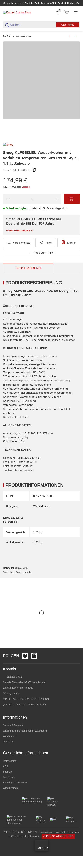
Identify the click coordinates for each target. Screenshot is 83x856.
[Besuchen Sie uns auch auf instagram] (34, 656)
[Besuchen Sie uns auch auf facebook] (25, 656)
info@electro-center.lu (21, 687)
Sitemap (7, 771)
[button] (77, 646)
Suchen (67, 25)
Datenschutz (9, 761)
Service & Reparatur (13, 725)
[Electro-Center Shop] (17, 12)
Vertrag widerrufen (58, 836)
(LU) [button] (65, 208)
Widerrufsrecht (10, 788)
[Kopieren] (34, 170)
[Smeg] (8, 144)
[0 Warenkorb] (66, 12)
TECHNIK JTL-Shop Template (24, 836)
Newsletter (8, 741)
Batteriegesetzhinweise (15, 782)
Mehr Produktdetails (19, 230)
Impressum (9, 777)
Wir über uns (9, 736)
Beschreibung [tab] (28, 268)
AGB (5, 766)
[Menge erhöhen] (56, 198)
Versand (26, 187)
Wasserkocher (23, 36)
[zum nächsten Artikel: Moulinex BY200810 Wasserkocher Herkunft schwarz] (76, 36)
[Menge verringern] (8, 198)
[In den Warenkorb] (72, 199)
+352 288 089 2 (13, 676)
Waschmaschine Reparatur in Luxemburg (25, 730)
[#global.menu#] (75, 12)
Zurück (6, 36)
